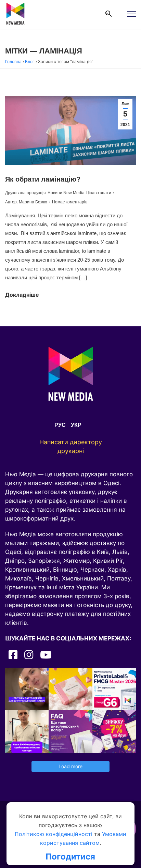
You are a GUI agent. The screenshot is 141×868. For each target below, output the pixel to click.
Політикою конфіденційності (53, 834)
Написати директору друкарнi (70, 446)
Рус (60, 425)
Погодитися (70, 856)
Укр (76, 425)
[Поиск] (108, 13)
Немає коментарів (69, 202)
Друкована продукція (25, 192)
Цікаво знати (98, 192)
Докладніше (22, 294)
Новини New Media (66, 192)
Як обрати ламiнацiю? (42, 179)
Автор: (26, 202)
